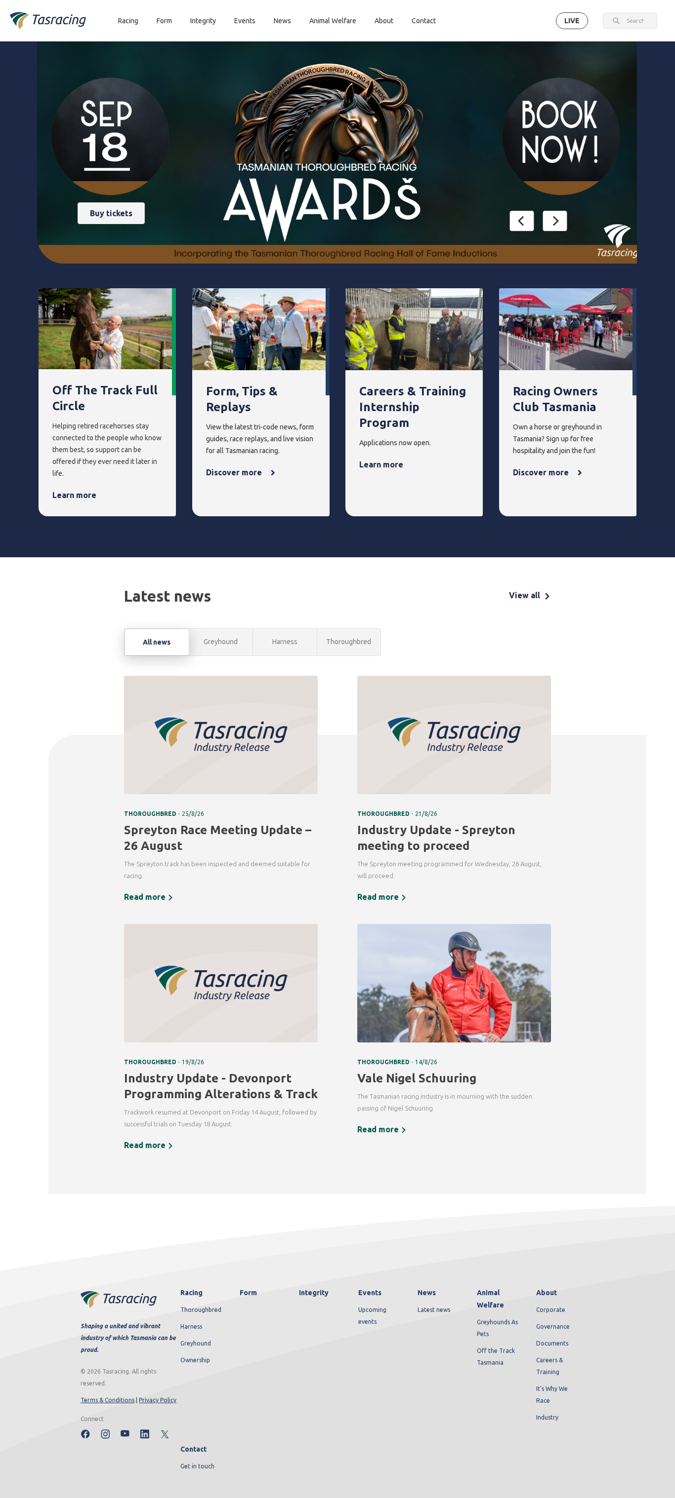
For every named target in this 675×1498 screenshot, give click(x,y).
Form (164, 21)
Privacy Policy (157, 1400)
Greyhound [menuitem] (195, 1343)
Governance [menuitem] (553, 1326)
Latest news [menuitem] (434, 1309)
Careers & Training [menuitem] (549, 1366)
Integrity (203, 21)
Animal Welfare (332, 21)
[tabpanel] (337, 919)
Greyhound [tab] (221, 642)
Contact (424, 21)
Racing (128, 21)
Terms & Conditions (107, 1400)
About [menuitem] (546, 1293)
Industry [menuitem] (547, 1417)
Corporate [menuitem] (550, 1309)
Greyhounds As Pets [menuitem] (497, 1328)
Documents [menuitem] (552, 1343)
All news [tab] (156, 642)
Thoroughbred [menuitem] (200, 1309)
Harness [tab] (284, 642)
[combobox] (635, 21)
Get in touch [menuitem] (197, 1466)
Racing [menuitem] (191, 1293)
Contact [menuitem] (193, 1449)
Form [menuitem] (248, 1293)
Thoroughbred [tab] (348, 642)
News (282, 21)
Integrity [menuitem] (314, 1293)
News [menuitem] (427, 1293)
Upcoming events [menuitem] (372, 1315)
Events (244, 21)
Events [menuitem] (369, 1293)
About (384, 21)
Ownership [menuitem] (195, 1360)
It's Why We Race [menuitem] (552, 1394)
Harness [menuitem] (191, 1326)
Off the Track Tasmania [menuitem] (496, 1356)
